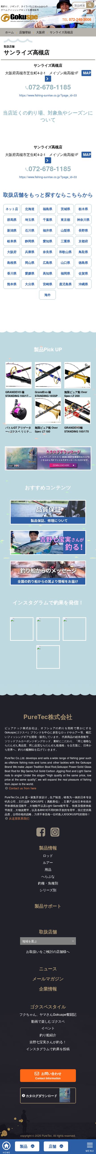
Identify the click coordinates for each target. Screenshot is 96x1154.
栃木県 (83, 209)
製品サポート (48, 906)
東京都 (65, 219)
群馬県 (12, 219)
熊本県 (12, 284)
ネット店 (12, 209)
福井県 (47, 230)
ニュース (48, 968)
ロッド (48, 855)
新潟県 (12, 230)
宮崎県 (47, 284)
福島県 (47, 209)
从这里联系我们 (19, 818)
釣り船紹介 (48, 1035)
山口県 (65, 262)
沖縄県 (83, 284)
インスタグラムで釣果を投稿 (48, 1048)
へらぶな (48, 876)
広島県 (47, 262)
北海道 (29, 209)
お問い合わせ (48, 1075)
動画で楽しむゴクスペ (48, 1021)
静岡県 (29, 241)
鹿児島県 (65, 284)
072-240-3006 (76, 19)
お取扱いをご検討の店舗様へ (48, 951)
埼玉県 (29, 219)
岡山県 (29, 262)
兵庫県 (29, 251)
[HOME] (6, 1143)
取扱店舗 (48, 931)
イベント (48, 1028)
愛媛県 (29, 273)
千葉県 (47, 219)
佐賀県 (83, 273)
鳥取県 (83, 251)
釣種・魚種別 (48, 883)
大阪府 (12, 251)
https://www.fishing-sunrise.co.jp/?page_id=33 (48, 95)
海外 (47, 294)
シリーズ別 (48, 890)
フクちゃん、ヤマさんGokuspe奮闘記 (47, 1014)
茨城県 (65, 209)
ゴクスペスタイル (48, 1006)
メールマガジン (48, 978)
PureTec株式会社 (48, 716)
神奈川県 (83, 219)
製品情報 (48, 847)
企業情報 (48, 988)
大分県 (29, 284)
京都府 (83, 241)
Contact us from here (22, 788)
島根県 (12, 262)
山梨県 (65, 230)
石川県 (29, 230)
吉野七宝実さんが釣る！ (47, 1041)
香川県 (12, 273)
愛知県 (47, 241)
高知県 (47, 273)
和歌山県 (65, 251)
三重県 (65, 241)
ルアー (48, 862)
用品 (48, 869)
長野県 (83, 230)
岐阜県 (12, 241)
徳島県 (83, 262)
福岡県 (65, 273)
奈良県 (47, 251)
